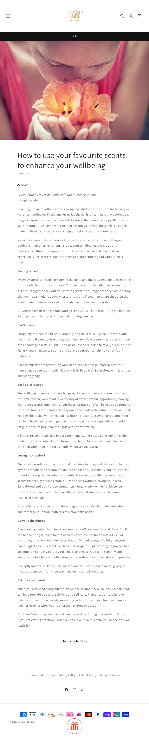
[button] (8, 16)
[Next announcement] (141, 36)
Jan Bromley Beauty (28, 722)
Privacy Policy (66, 675)
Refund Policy (87, 675)
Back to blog (77, 641)
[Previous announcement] (7, 36)
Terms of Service (110, 675)
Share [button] (25, 185)
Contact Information (42, 675)
